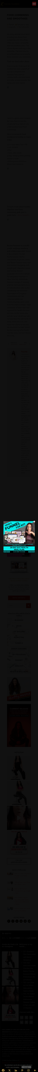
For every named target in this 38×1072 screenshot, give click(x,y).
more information (14, 1067)
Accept (26, 1067)
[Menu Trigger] (34, 4)
